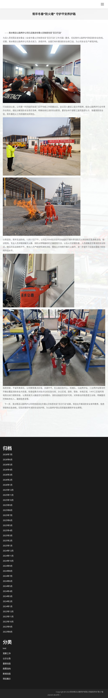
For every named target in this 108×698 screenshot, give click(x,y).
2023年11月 (8, 616)
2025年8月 (7, 510)
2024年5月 (7, 586)
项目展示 (7, 678)
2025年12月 (8, 490)
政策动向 (7, 668)
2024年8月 (7, 571)
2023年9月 (7, 626)
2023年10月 (8, 621)
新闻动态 (7, 673)
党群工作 (7, 653)
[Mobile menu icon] (102, 4)
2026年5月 (7, 464)
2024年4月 (7, 591)
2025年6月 (7, 520)
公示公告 (7, 658)
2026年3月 (7, 474)
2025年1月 (7, 545)
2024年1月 (7, 606)
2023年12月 (8, 611)
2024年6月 (7, 581)
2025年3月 (7, 535)
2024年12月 (8, 550)
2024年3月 (7, 596)
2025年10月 (8, 500)
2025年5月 (7, 525)
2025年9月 (7, 505)
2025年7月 (7, 515)
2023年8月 (7, 631)
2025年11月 (8, 495)
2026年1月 (7, 484)
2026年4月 (7, 469)
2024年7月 (7, 576)
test (4, 648)
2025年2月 (7, 540)
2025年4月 (7, 530)
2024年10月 (8, 560)
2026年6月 (7, 459)
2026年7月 (7, 454)
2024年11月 (8, 555)
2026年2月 (7, 479)
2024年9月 (7, 566)
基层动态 (7, 663)
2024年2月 (7, 601)
